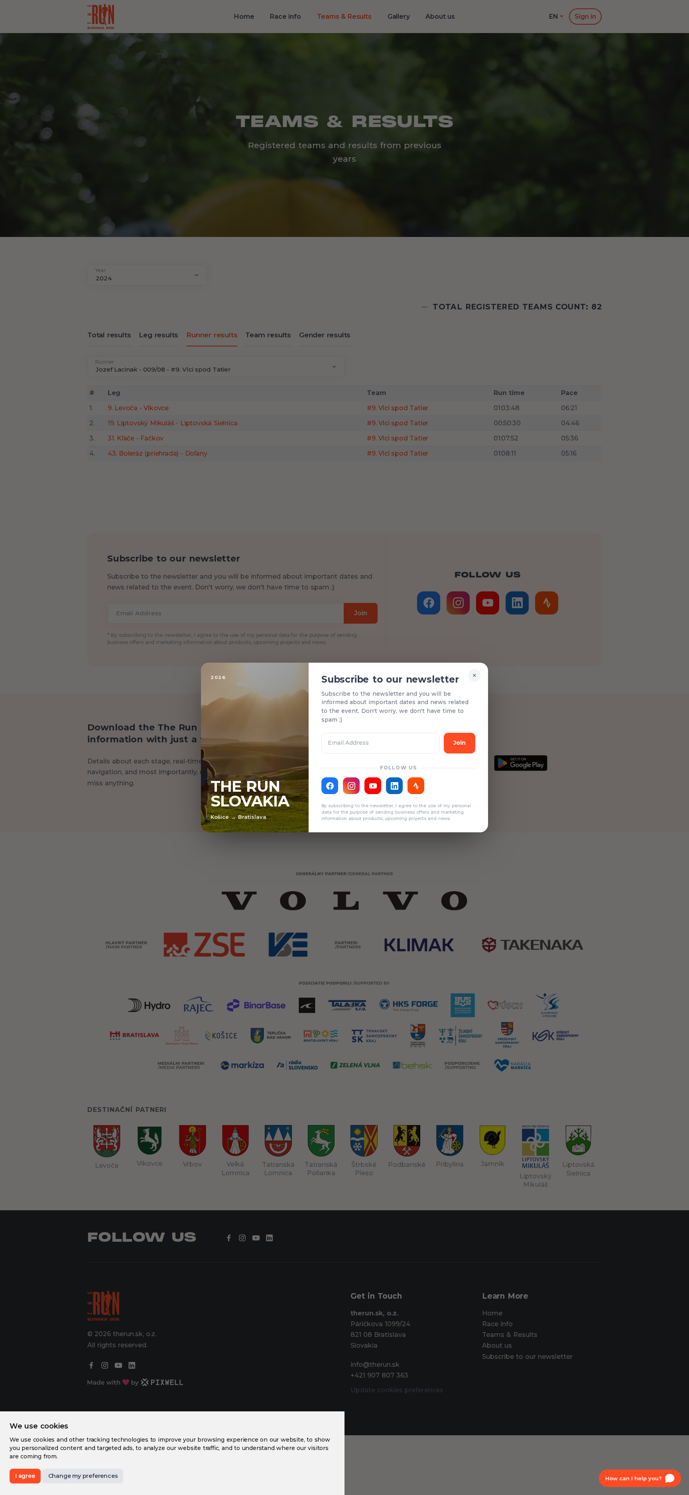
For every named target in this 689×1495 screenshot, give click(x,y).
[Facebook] (329, 785)
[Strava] (415, 785)
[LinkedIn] (394, 785)
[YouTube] (372, 785)
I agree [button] (25, 1475)
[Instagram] (351, 785)
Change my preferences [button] (83, 1475)
